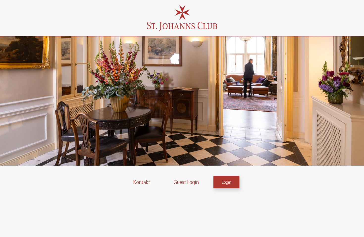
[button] (142, 182)
